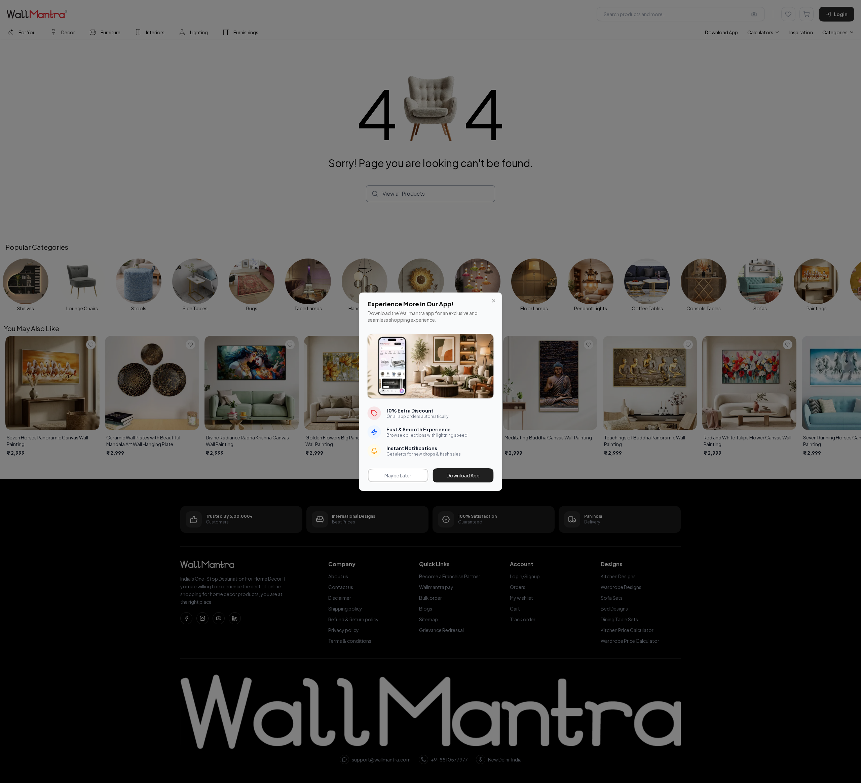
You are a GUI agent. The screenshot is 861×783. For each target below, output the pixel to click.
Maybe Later (397, 475)
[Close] (493, 301)
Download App (463, 475)
